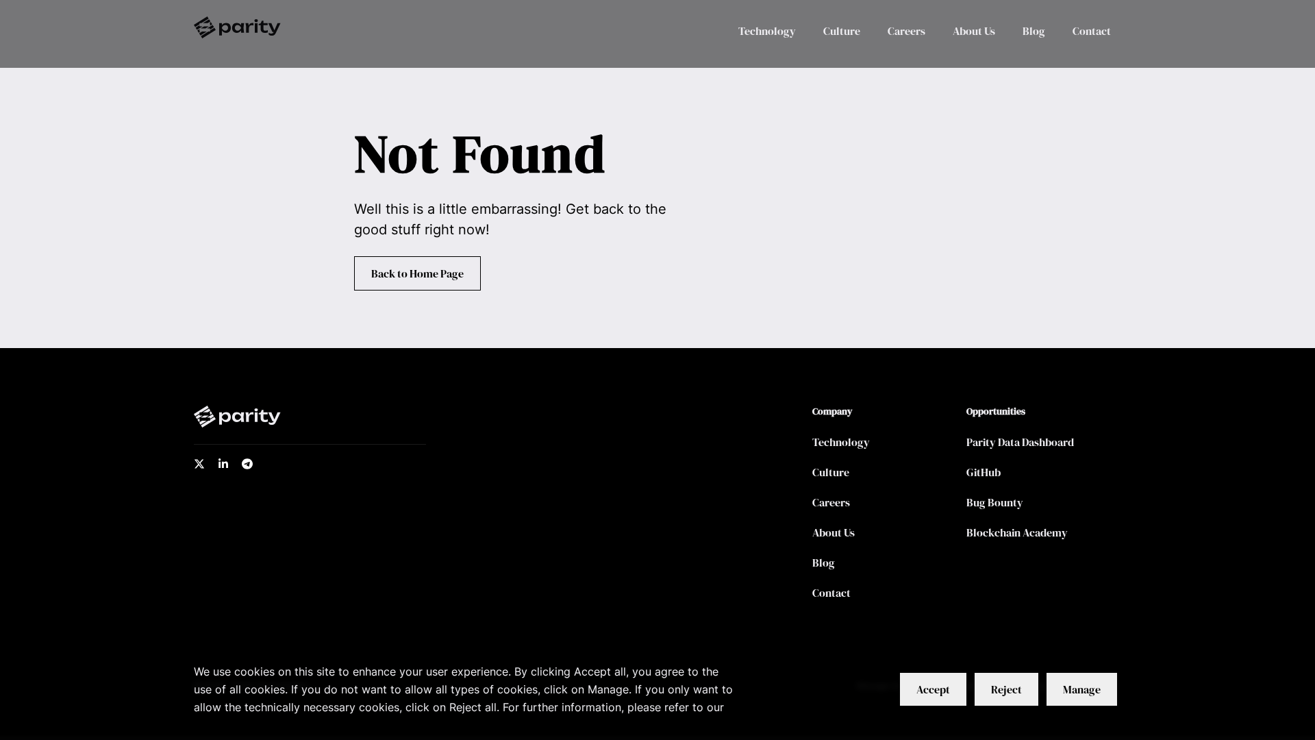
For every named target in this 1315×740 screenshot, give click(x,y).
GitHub (983, 472)
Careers (906, 30)
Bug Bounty (994, 502)
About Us (974, 30)
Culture (841, 30)
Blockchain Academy (1017, 532)
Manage (1082, 689)
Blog (1034, 30)
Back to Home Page (417, 273)
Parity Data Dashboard (1020, 441)
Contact (1092, 30)
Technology (767, 30)
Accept (933, 689)
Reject (1006, 689)
